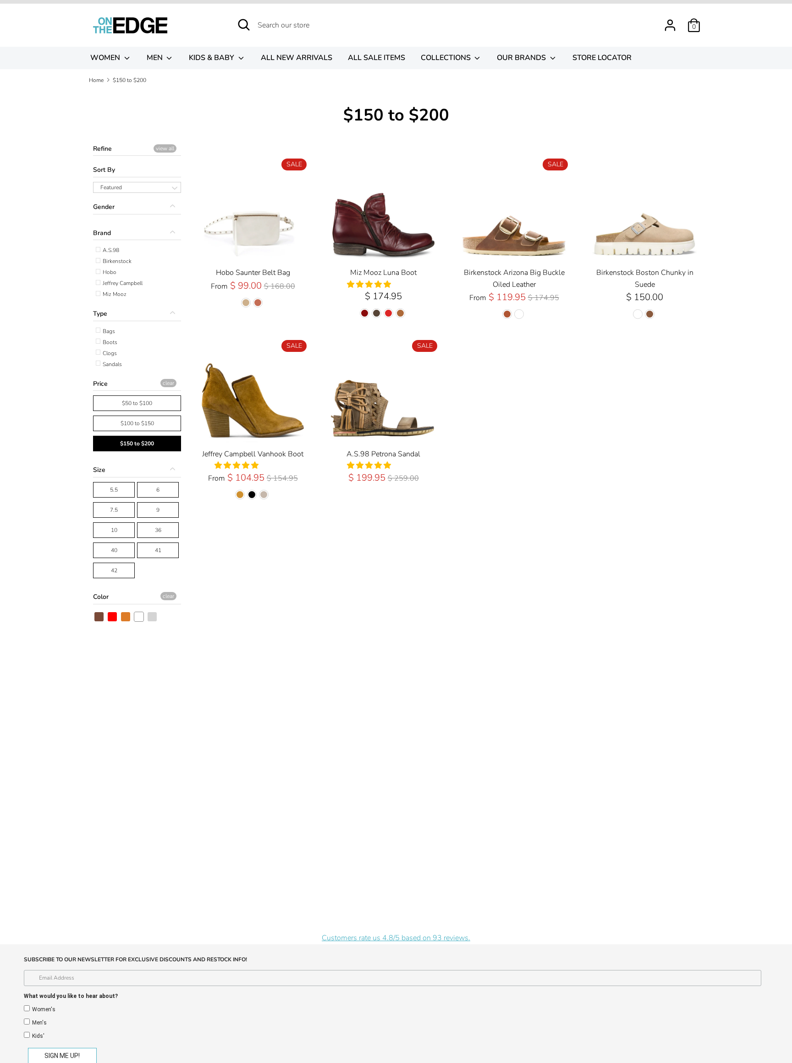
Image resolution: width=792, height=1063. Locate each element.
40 (114, 550)
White (139, 617)
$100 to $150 (137, 423)
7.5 (114, 510)
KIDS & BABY (212, 58)
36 (158, 530)
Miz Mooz (113, 294)
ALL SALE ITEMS (376, 58)
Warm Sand (153, 617)
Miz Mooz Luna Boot (383, 273)
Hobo (108, 272)
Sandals (111, 364)
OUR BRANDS (522, 58)
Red (113, 617)
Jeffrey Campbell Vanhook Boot (252, 454)
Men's (39, 1022)
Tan (126, 617)
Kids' (38, 1036)
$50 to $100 (137, 403)
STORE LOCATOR (602, 58)
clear (168, 383)
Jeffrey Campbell (122, 283)
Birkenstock (116, 261)
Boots (109, 342)
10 (114, 530)
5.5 (114, 489)
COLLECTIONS (447, 58)
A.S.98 (110, 250)
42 (114, 570)
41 (158, 550)
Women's (43, 1009)
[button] (370, 284)
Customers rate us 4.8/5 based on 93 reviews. (396, 938)
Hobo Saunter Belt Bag (253, 273)
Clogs (109, 353)
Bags (108, 331)
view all (165, 148)
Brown (99, 617)
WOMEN (106, 58)
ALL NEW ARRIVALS (296, 58)
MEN (156, 58)
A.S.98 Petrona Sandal (383, 454)
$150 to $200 (137, 443)
